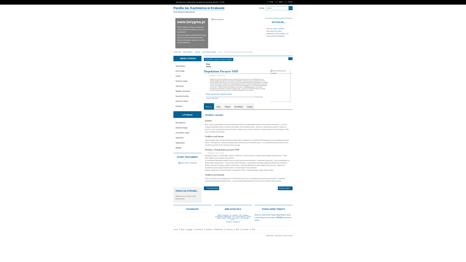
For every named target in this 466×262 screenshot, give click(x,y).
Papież (273, 215)
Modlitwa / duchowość (183, 91)
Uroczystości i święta (223, 59)
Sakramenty (179, 86)
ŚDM (237, 229)
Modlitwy (178, 148)
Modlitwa (209, 229)
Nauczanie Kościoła (182, 96)
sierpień (281, 28)
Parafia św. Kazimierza (233, 222)
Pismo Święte (180, 71)
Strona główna (180, 66)
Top (241, 218)
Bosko (237, 218)
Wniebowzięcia (249, 87)
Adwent (208, 66)
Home (176, 229)
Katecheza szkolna (182, 101)
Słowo (218, 107)
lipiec (275, 28)
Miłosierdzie (227, 216)
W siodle (246, 218)
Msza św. (209, 107)
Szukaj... (262, 8)
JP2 (233, 216)
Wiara (224, 218)
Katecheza (229, 229)
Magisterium (219, 229)
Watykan (245, 215)
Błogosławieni (281, 215)
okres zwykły (280, 33)
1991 (253, 229)
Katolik (229, 218)
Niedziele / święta (181, 81)
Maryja (208, 64)
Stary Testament (271, 217)
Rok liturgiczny (180, 123)
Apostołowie (287, 217)
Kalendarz (179, 106)
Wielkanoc (257, 215)
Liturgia (250, 107)
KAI (233, 218)
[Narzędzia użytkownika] (290, 58)
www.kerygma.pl (191, 22)
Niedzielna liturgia (182, 128)
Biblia (219, 215)
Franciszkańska (240, 216)
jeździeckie (281, 36)
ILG (230, 215)
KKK (240, 215)
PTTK (232, 219)
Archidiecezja (219, 216)
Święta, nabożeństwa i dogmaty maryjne (218, 94)
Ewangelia (225, 215)
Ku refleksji (239, 107)
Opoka (219, 218)
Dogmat (227, 107)
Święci (280, 217)
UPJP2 (249, 216)
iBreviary (235, 215)
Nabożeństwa (180, 143)
